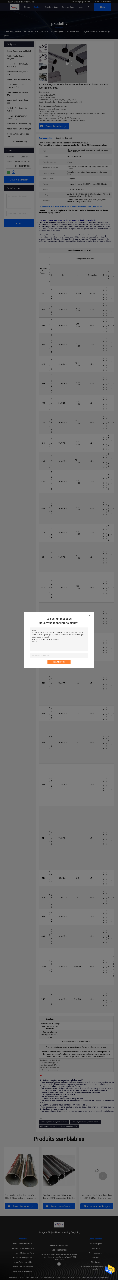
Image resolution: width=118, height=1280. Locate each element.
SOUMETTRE (59, 662)
